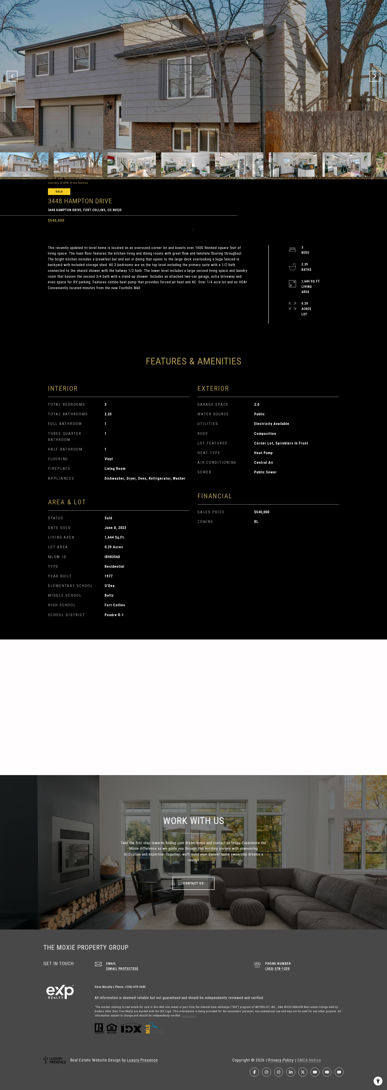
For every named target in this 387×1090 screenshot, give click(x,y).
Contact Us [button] (193, 883)
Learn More (189, 1015)
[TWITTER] (302, 1072)
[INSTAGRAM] (266, 1072)
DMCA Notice (309, 1060)
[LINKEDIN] (290, 1072)
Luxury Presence (142, 1060)
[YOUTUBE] (314, 1072)
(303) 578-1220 (277, 969)
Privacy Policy (281, 1060)
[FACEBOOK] (254, 1072)
